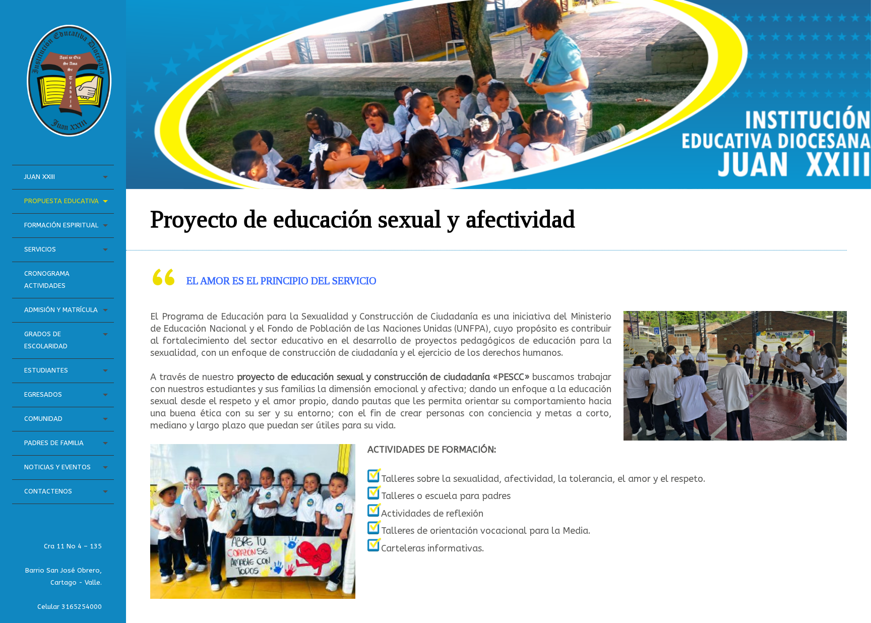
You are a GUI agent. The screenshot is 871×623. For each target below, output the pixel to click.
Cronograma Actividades (47, 279)
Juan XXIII (39, 176)
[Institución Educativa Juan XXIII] (69, 132)
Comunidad (43, 418)
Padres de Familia (54, 443)
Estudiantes (46, 370)
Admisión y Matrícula (61, 310)
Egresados (43, 394)
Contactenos (48, 491)
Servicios (40, 249)
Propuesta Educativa (61, 201)
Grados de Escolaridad (46, 340)
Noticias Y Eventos (57, 467)
